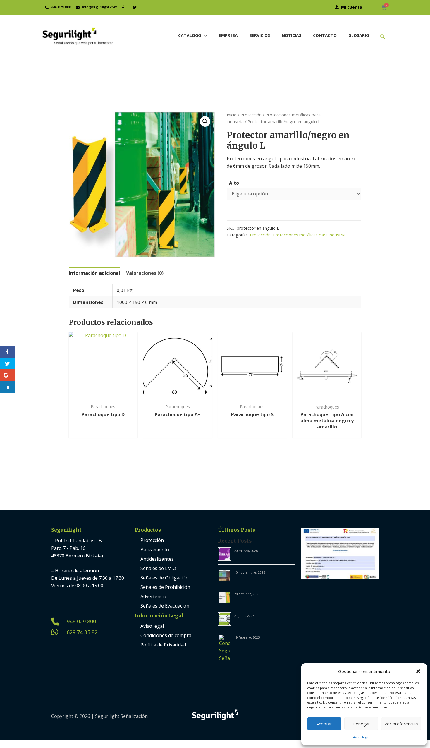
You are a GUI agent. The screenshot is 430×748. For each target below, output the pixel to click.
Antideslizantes (157, 559)
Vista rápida (103, 395)
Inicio (232, 115)
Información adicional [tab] (94, 273)
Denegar (361, 724)
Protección (251, 115)
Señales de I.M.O (158, 568)
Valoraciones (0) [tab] (145, 273)
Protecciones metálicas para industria (309, 235)
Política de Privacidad (163, 644)
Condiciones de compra (165, 635)
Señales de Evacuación (164, 606)
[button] (418, 671)
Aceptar (324, 724)
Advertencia (153, 596)
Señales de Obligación (164, 577)
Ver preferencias (401, 724)
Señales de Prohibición (165, 587)
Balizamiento (154, 549)
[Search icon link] (383, 36)
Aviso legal (361, 737)
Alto (234, 183)
